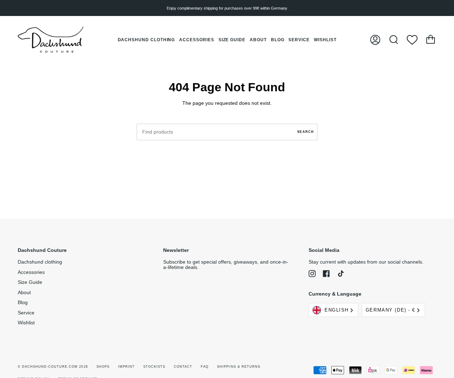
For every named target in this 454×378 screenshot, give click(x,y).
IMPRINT (126, 366)
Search (305, 132)
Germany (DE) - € (390, 310)
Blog (23, 302)
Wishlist (26, 322)
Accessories (31, 272)
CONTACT (183, 366)
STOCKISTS (154, 366)
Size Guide (30, 282)
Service (26, 312)
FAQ (205, 366)
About (24, 292)
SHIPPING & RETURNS (238, 366)
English (337, 310)
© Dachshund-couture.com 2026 (53, 366)
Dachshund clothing (40, 262)
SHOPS (103, 366)
